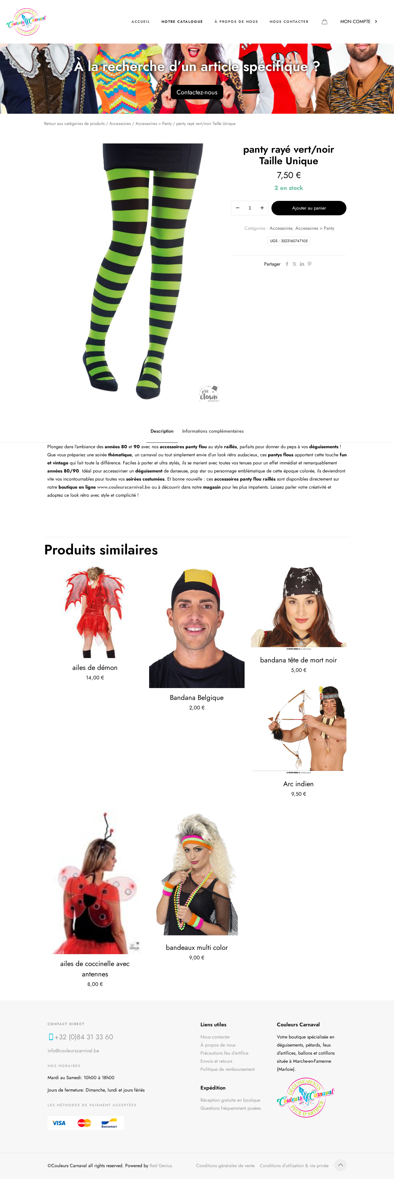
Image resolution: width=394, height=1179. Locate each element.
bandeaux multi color (197, 947)
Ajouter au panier (309, 208)
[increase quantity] (262, 208)
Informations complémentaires (213, 431)
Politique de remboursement (227, 1069)
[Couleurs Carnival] (26, 21)
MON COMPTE (355, 21)
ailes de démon (95, 667)
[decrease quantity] (237, 208)
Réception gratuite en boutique (230, 1100)
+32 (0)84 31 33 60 (84, 1037)
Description (162, 431)
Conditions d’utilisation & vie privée (294, 1165)
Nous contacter (215, 1037)
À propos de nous (217, 1045)
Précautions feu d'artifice (224, 1053)
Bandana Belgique (197, 697)
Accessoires (120, 123)
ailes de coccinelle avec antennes (95, 968)
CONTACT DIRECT (66, 1024)
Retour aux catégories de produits (74, 123)
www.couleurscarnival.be (123, 487)
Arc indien (298, 784)
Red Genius (161, 1165)
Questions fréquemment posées (230, 1108)
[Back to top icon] (340, 1165)
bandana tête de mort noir (298, 660)
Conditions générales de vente (225, 1165)
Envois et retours (216, 1061)
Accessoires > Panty (154, 123)
